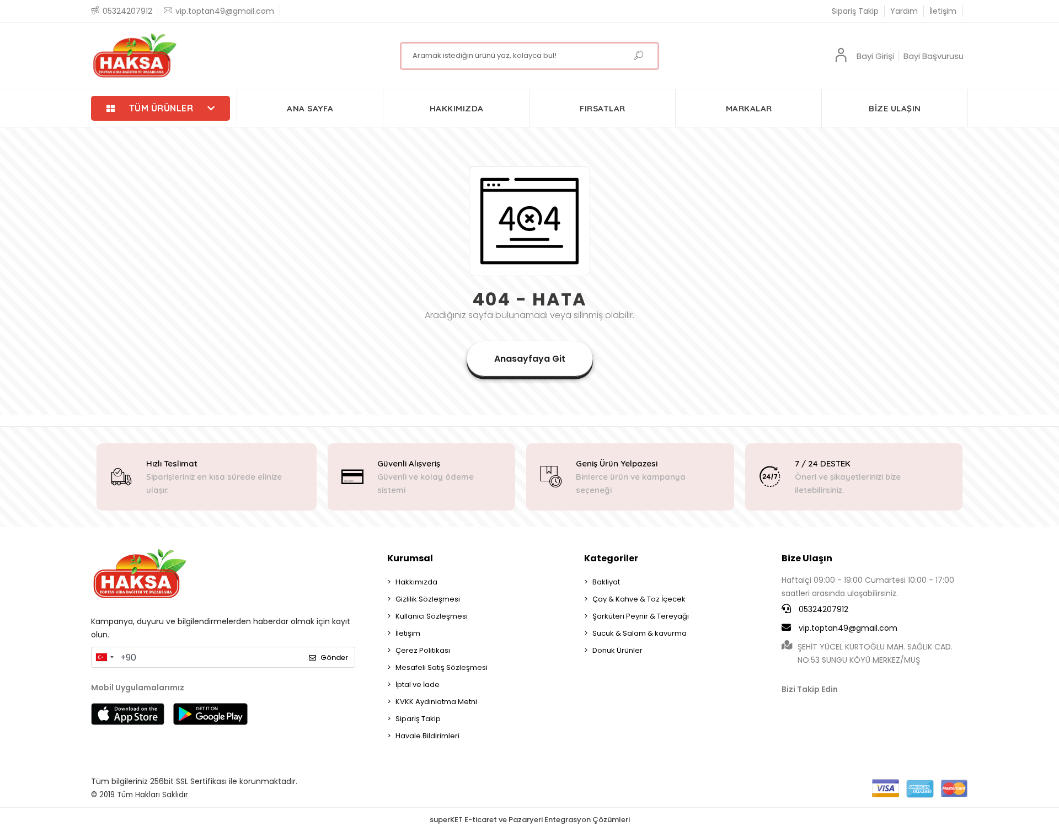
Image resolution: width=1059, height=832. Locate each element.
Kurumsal (410, 558)
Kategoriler (611, 558)
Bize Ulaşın (807, 558)
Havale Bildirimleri (427, 736)
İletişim (942, 11)
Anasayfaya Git (529, 358)
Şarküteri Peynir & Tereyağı (640, 616)
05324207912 (822, 609)
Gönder (334, 657)
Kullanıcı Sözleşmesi (431, 616)
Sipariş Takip (855, 11)
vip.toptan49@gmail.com (848, 628)
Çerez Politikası (422, 650)
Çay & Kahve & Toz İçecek (639, 599)
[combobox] (104, 657)
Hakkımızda (416, 582)
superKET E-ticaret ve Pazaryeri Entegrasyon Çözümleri (530, 819)
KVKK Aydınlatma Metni (436, 701)
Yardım (904, 11)
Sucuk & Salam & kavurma (639, 633)
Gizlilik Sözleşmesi (427, 599)
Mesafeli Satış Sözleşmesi (441, 667)
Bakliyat (606, 582)
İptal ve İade (417, 684)
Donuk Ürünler (617, 650)
